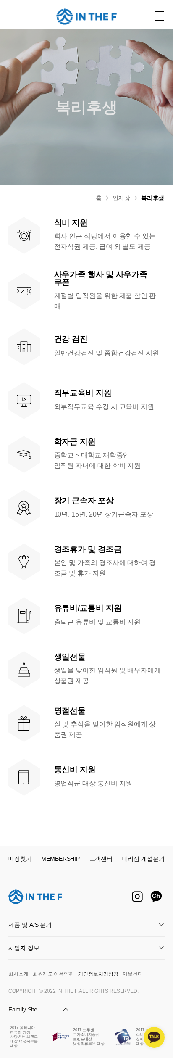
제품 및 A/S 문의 (30, 924)
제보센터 (133, 974)
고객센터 (101, 858)
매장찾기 (20, 858)
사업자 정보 (23, 948)
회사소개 (18, 974)
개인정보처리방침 (98, 974)
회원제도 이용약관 (53, 974)
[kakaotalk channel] (154, 1037)
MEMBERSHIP (60, 858)
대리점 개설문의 (143, 858)
